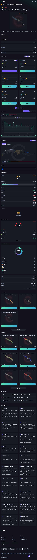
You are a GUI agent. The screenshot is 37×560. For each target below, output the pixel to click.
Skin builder (34, 140)
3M (17, 117)
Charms (8, 553)
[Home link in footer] (18, 530)
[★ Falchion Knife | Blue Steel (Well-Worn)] (18, 50)
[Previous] (14, 108)
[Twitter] (17, 549)
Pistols (32, 553)
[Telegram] (20, 549)
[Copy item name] (28, 9)
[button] (18, 152)
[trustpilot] (28, 549)
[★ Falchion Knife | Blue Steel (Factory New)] (18, 42)
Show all (18, 329)
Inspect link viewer (3, 544)
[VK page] (22, 549)
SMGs (17, 553)
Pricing (13, 537)
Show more (3, 34)
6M (19, 117)
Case (5, 553)
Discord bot (14, 539)
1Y (21, 117)
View (9, 308)
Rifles (14, 553)
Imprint (21, 535)
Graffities (20, 553)
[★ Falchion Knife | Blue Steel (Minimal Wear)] (18, 45)
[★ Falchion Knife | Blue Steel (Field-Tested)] (18, 47)
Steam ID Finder (3, 541)
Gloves (23, 553)
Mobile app (13, 541)
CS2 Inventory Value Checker (5, 542)
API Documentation (15, 542)
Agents (2, 553)
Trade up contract (3, 539)
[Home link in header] (3, 1)
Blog (12, 535)
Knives (34, 276)
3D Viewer (9, 144)
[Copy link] (34, 60)
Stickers (2, 555)
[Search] (33, 2)
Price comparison (3, 535)
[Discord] (25, 549)
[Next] (23, 108)
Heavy (26, 553)
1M (15, 117)
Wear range (4, 144)
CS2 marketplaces (3, 537)
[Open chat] (29, 556)
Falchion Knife (33, 278)
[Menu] (35, 2)
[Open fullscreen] (34, 143)
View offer (9, 70)
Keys (29, 553)
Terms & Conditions (23, 539)
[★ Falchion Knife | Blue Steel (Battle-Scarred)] (18, 53)
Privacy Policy (22, 537)
